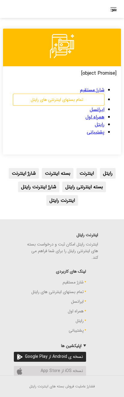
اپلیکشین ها (71, 345)
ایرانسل (97, 109)
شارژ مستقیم (92, 90)
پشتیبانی (95, 132)
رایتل (99, 124)
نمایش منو (114, 9)
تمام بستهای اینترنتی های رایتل (57, 99)
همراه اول (94, 117)
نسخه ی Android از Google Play (54, 356)
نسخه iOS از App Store (62, 370)
